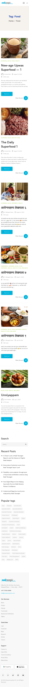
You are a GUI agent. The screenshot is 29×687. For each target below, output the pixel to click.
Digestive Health (6, 518)
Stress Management (14, 556)
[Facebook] (3, 675)
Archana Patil (7, 74)
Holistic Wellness (6, 537)
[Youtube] (23, 675)
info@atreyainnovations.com (8, 593)
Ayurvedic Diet (17, 505)
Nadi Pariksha (16, 543)
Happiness (15, 203)
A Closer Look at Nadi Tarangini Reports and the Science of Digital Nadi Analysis (14, 458)
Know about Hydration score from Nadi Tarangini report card (14, 466)
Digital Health (16, 518)
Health (17, 61)
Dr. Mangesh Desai (8, 212)
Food (13, 61)
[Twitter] (13, 675)
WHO (17, 559)
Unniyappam (10, 395)
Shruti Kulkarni (7, 399)
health (11, 527)
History (14, 534)
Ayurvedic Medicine (17, 508)
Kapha (3, 540)
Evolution (4, 521)
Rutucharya (14, 550)
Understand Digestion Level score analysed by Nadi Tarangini (14, 492)
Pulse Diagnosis (5, 550)
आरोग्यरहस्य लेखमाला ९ (13, 336)
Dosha (23, 518)
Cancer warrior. (5, 515)
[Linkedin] (18, 675)
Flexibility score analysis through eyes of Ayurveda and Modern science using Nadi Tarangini (15, 474)
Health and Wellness (20, 527)
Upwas (23, 556)
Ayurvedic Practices (6, 512)
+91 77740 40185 (6, 590)
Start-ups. (4, 556)
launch (9, 540)
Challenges (14, 515)
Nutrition (14, 547)
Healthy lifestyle (6, 534)
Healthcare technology (15, 531)
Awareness (4, 266)
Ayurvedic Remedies (18, 512)
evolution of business (14, 521)
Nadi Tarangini (5, 547)
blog (9, 61)
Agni (3, 505)
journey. (21, 537)
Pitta (19, 547)
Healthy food (16, 137)
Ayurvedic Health (6, 508)
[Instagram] (8, 675)
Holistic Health (22, 534)
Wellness (25, 268)
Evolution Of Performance (8, 524)
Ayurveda (4, 61)
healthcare (4, 531)
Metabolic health (6, 543)
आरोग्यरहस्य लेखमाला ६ (13, 207)
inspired (15, 537)
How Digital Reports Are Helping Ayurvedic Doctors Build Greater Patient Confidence (13, 484)
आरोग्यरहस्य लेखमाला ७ (13, 272)
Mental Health (17, 540)
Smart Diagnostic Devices (18, 553)
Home (11, 21)
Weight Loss (10, 559)
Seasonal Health (6, 553)
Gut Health (4, 527)
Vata (3, 559)
